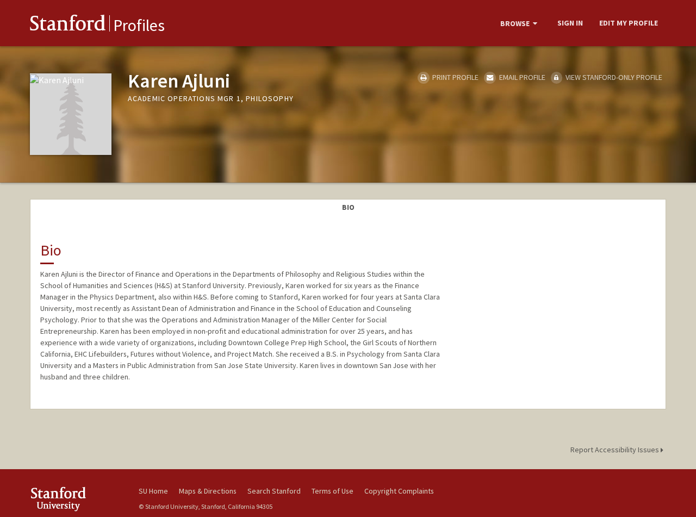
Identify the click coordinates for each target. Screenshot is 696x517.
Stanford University (76, 498)
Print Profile (454, 77)
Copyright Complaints (399, 491)
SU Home (153, 491)
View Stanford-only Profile (613, 77)
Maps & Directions (208, 491)
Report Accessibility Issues (615, 449)
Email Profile (521, 77)
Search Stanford (274, 491)
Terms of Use (332, 491)
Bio (348, 207)
